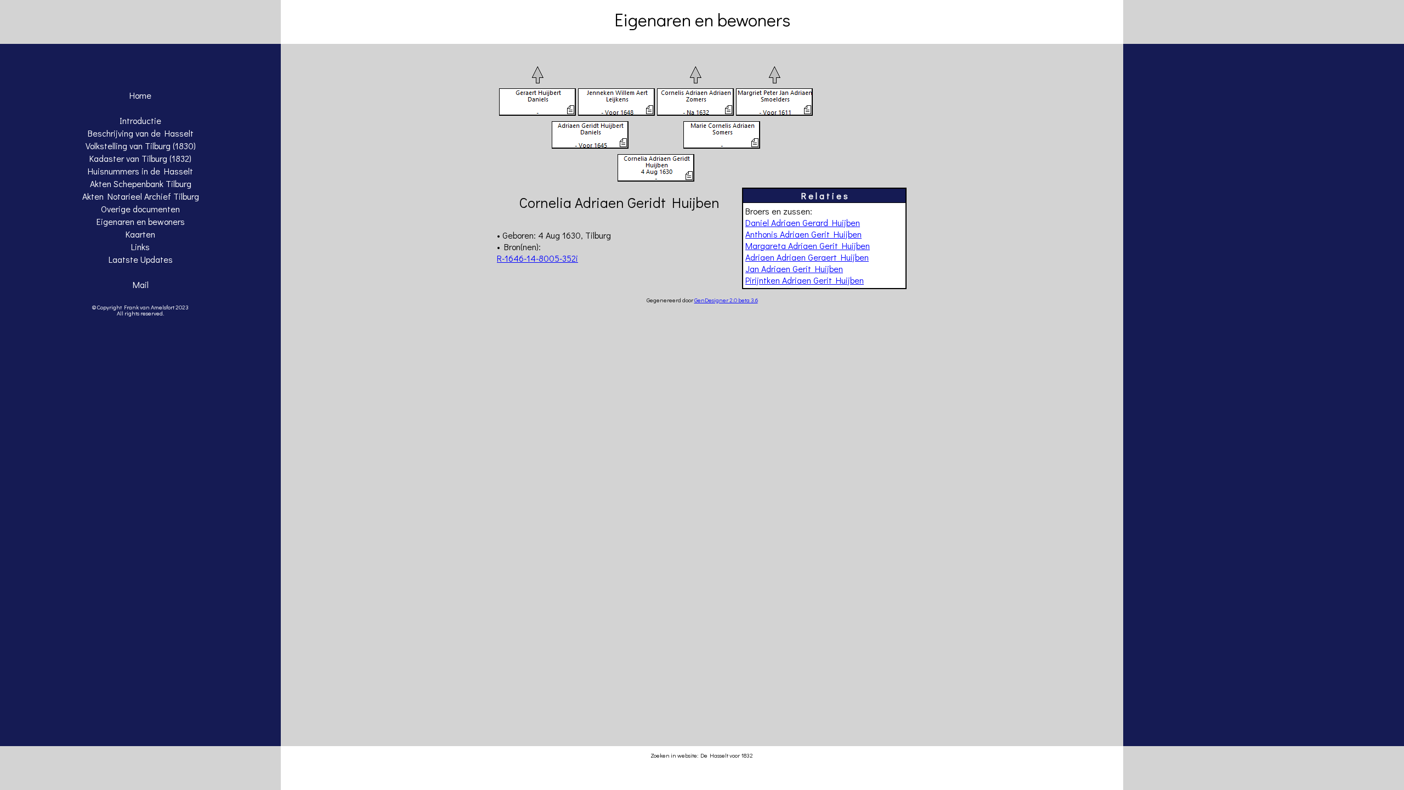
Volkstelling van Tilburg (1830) (141, 145)
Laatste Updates (141, 259)
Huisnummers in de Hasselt (140, 171)
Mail (141, 284)
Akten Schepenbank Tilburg (140, 183)
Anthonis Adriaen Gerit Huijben (803, 234)
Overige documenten (140, 209)
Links (140, 246)
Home (140, 95)
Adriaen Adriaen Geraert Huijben (807, 257)
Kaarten (140, 234)
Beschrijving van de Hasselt (141, 133)
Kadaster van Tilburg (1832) (140, 158)
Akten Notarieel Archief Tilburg (140, 196)
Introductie (140, 120)
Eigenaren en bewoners (141, 221)
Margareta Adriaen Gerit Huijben (807, 245)
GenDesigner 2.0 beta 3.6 (726, 300)
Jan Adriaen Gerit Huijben (794, 268)
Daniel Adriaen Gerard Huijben (802, 222)
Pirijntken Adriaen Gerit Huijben (804, 280)
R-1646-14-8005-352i (537, 258)
